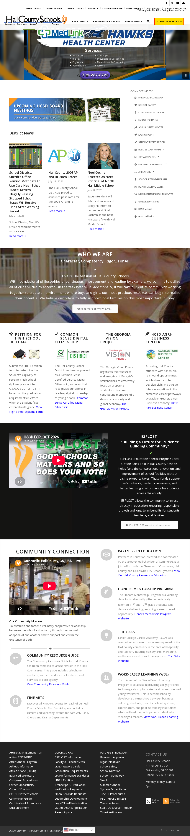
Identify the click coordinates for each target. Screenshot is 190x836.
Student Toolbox (53, 8)
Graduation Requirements (71, 771)
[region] (95, 52)
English (73, 829)
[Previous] (14, 179)
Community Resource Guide (53, 655)
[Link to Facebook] (166, 3)
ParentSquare (63, 812)
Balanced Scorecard (21, 775)
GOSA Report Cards (67, 766)
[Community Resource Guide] (16, 659)
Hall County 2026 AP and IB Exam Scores (63, 174)
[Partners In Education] (106, 555)
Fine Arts (35, 697)
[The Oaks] (106, 635)
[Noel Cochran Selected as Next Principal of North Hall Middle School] (104, 156)
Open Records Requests (70, 794)
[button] (95, 52)
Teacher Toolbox (75, 8)
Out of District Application (71, 807)
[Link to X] (172, 3)
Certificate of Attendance (25, 803)
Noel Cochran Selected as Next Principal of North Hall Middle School (101, 178)
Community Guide (20, 798)
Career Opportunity (21, 785)
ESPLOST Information (68, 757)
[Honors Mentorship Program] (106, 592)
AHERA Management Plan (25, 752)
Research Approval (112, 757)
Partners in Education (113, 752)
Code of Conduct (19, 789)
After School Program (23, 762)
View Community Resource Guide (48, 684)
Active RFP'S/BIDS (20, 757)
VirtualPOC (93, 8)
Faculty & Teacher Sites (70, 762)
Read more (16, 236)
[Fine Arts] (16, 701)
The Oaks (126, 632)
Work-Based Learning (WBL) (143, 674)
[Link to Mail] (183, 3)
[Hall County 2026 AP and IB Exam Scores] (64, 156)
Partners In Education (139, 551)
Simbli (103, 780)
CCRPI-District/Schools (23, 794)
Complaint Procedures (23, 780)
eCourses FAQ (64, 752)
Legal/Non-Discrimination (71, 803)
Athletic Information (21, 766)
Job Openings (153, 8)
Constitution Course (112, 8)
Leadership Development (71, 798)
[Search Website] (148, 21)
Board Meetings (134, 8)
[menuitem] (33, 8)
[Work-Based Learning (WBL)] (106, 678)
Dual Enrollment (19, 807)
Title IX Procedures (112, 794)
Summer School (110, 785)
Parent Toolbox (33, 8)
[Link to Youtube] (178, 3)
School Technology (112, 775)
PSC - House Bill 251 (113, 798)
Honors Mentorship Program (145, 589)
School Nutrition (110, 771)
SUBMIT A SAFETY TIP (175, 8)
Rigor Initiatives (110, 762)
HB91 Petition (64, 780)
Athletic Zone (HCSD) (22, 771)
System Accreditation (113, 789)
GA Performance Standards (72, 775)
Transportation (109, 803)
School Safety (108, 766)
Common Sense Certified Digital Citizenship (71, 402)
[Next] (114, 179)
